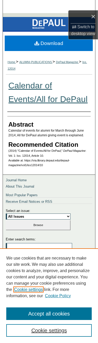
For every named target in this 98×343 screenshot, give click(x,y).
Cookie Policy (58, 296)
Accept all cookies (49, 314)
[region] (49, 295)
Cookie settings (28, 289)
